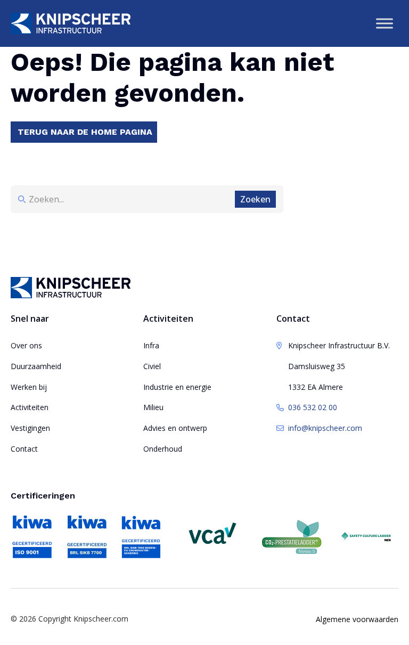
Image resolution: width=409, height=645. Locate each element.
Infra (151, 345)
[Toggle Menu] (384, 23)
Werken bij (29, 387)
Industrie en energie (177, 387)
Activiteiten (29, 407)
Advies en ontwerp (175, 428)
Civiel (152, 366)
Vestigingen (30, 428)
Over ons (26, 345)
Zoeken (255, 199)
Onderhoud (162, 449)
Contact (24, 449)
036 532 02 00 (312, 407)
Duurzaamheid (36, 366)
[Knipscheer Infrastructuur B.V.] (70, 23)
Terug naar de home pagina (85, 132)
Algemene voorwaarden (357, 619)
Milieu (153, 407)
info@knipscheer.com (325, 428)
